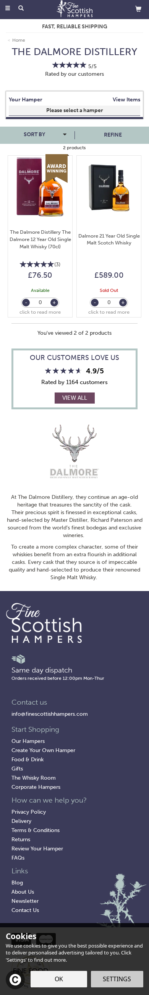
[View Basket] (138, 9)
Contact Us (25, 910)
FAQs (17, 858)
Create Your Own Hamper (43, 750)
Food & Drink (27, 759)
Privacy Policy (28, 812)
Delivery (21, 821)
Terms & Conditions (35, 830)
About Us (22, 892)
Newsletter (25, 901)
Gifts (17, 768)
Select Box (74, 111)
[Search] (21, 9)
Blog (17, 882)
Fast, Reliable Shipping (74, 26)
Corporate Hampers (35, 787)
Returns (20, 839)
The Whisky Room (33, 778)
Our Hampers (28, 741)
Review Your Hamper (37, 848)
